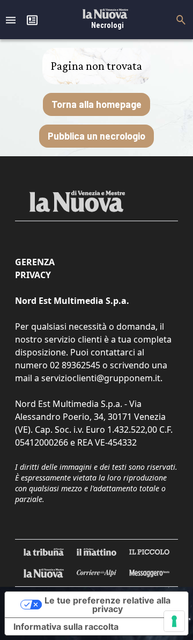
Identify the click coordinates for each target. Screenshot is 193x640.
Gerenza (35, 262)
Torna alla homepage (96, 104)
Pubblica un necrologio (96, 136)
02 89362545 (75, 365)
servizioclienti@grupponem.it (100, 378)
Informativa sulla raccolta (65, 626)
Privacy (33, 275)
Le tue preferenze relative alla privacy (107, 604)
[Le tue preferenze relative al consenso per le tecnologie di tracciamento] (174, 621)
